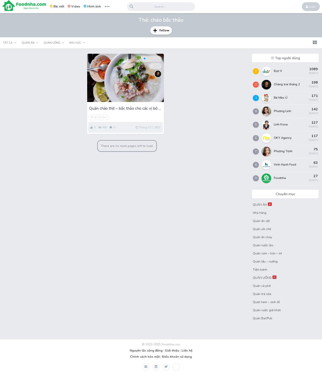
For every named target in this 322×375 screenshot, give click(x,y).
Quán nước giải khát (267, 310)
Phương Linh (282, 111)
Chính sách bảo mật (145, 357)
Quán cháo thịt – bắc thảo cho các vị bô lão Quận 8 (125, 108)
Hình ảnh (94, 6)
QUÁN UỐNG (264, 278)
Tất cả (7, 43)
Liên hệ (187, 350)
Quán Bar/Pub (262, 318)
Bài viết (58, 6)
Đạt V (278, 71)
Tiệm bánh (260, 270)
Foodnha (280, 178)
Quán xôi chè (262, 229)
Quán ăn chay (262, 237)
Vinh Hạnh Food (285, 164)
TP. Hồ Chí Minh (98, 117)
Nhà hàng (259, 213)
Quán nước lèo (263, 245)
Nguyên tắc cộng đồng (146, 350)
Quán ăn (28, 43)
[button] (314, 42)
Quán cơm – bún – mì (267, 253)
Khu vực (75, 43)
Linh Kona (281, 124)
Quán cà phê (262, 286)
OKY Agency (283, 138)
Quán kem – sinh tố (266, 302)
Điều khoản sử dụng (177, 357)
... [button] (107, 6)
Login (312, 6)
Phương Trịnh (283, 151)
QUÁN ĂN (262, 205)
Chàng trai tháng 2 (287, 84)
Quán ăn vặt (261, 221)
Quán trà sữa (262, 294)
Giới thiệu (172, 350)
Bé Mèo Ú (280, 98)
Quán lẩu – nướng (265, 261)
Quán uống (52, 43)
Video (75, 6)
